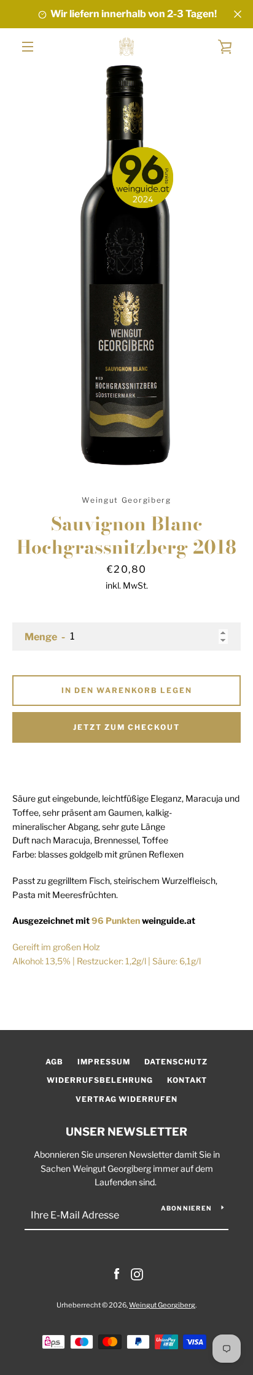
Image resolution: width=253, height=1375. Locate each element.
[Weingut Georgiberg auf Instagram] (137, 1273)
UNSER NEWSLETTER (126, 1131)
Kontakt (187, 1080)
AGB (54, 1061)
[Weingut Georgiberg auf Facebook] (117, 1273)
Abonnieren (186, 1208)
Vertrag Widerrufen (126, 1099)
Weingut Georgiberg (162, 1305)
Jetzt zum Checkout (126, 727)
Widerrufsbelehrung (100, 1080)
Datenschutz (176, 1061)
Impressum (103, 1061)
